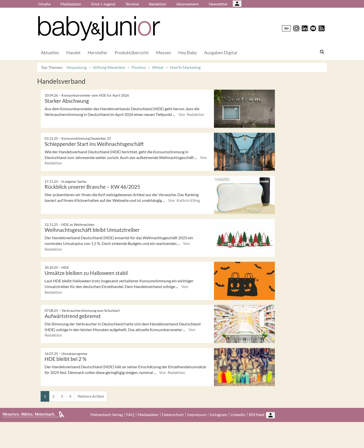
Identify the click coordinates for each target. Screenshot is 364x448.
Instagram (218, 415)
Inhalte (44, 3)
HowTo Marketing (185, 67)
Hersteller (97, 52)
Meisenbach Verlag (106, 415)
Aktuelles (50, 52)
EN (286, 28)
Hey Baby (187, 52)
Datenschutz (173, 415)
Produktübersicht (132, 52)
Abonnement (187, 3)
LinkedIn (238, 415)
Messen (163, 52)
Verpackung (76, 67)
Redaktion (157, 3)
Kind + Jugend (103, 3)
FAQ (130, 415)
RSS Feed (256, 415)
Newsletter (218, 3)
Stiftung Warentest (109, 67)
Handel (73, 52)
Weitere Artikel (91, 396)
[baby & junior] (99, 28)
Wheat (158, 67)
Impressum (196, 415)
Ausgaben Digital (220, 52)
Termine (132, 3)
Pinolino (138, 67)
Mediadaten (70, 3)
